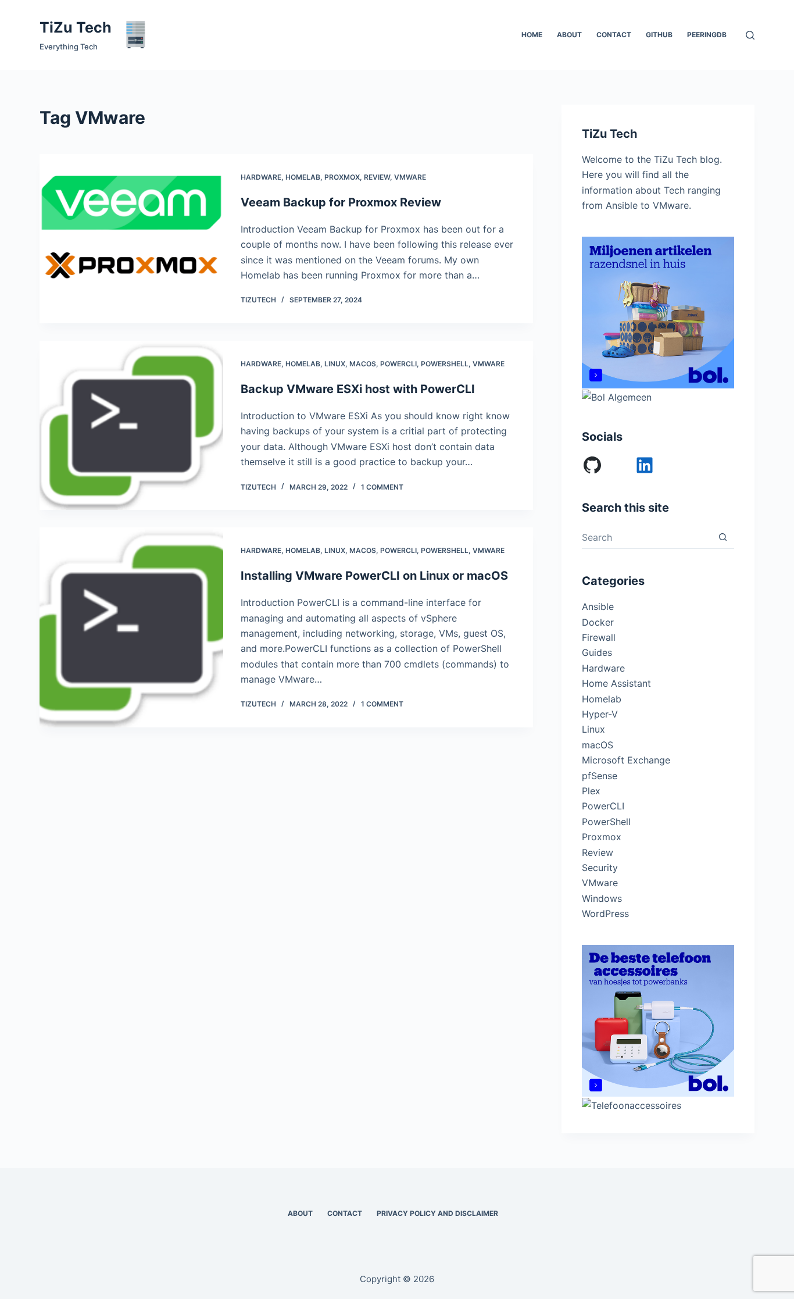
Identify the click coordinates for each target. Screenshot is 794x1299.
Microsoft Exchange (626, 760)
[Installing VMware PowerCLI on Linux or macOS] (131, 627)
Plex (591, 791)
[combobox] (646, 537)
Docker (598, 622)
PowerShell (444, 363)
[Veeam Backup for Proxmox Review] (131, 238)
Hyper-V (600, 714)
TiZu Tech (76, 27)
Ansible (598, 606)
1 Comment (382, 487)
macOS (362, 363)
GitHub (659, 34)
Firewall (599, 637)
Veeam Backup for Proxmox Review (341, 202)
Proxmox (342, 177)
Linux (334, 363)
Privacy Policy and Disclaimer (437, 1213)
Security (600, 867)
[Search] (750, 35)
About (569, 34)
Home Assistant (616, 683)
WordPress (605, 913)
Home (531, 34)
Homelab (302, 177)
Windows (602, 898)
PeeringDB (707, 34)
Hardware (261, 177)
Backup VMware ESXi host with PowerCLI (358, 389)
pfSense (599, 775)
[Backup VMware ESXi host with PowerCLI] (131, 425)
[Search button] (722, 537)
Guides (597, 652)
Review (377, 177)
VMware (410, 177)
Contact (613, 34)
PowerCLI (398, 363)
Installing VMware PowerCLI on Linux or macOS (374, 576)
